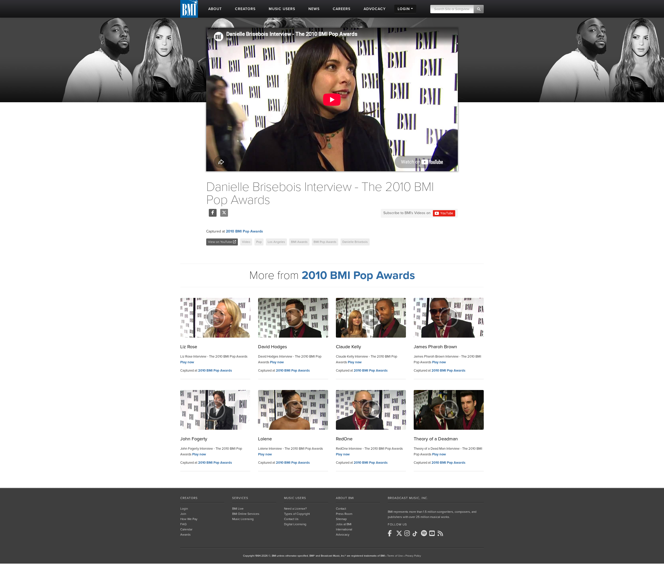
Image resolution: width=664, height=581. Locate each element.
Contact (341, 508)
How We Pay (188, 519)
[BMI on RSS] (441, 533)
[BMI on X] (399, 533)
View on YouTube (220, 242)
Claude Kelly (348, 347)
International (344, 529)
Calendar (186, 529)
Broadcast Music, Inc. (408, 498)
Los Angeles (276, 242)
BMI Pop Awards (325, 242)
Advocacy (342, 534)
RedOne (344, 439)
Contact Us (291, 519)
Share (213, 213)
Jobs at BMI (343, 524)
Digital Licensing (295, 524)
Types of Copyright (297, 514)
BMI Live (238, 508)
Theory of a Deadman (436, 439)
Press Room (344, 514)
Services (240, 498)
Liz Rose (188, 347)
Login (184, 508)
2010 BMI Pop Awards (244, 231)
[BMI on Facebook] (391, 533)
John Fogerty (193, 439)
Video (246, 242)
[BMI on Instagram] (408, 533)
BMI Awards (299, 242)
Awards (185, 534)
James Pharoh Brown (435, 347)
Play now (187, 362)
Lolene (265, 439)
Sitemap (341, 519)
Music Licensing (243, 519)
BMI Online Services (245, 514)
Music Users (295, 498)
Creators (189, 498)
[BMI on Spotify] (424, 533)
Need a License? (295, 508)
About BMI (345, 498)
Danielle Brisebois (355, 242)
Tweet (224, 213)
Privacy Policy (413, 555)
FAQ (183, 524)
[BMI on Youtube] (433, 533)
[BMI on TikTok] (416, 533)
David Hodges (272, 347)
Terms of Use (395, 555)
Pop (259, 242)
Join (183, 514)
